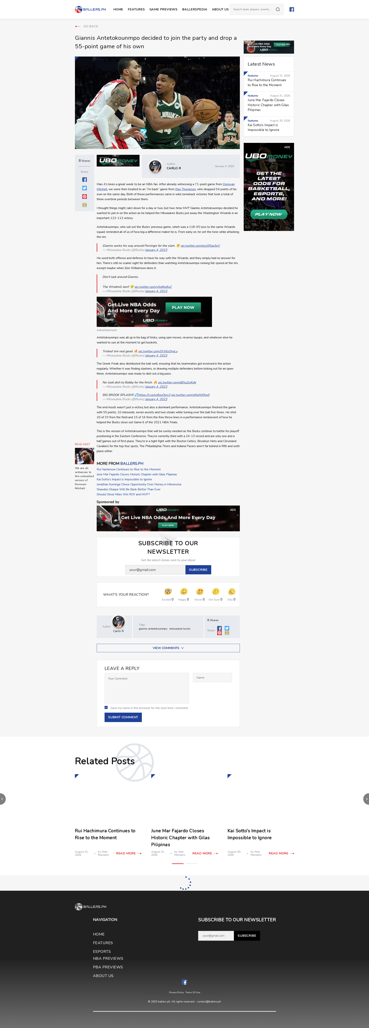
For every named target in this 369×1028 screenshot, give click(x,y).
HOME (99, 934)
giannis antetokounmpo (153, 629)
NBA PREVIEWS (108, 958)
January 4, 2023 (156, 250)
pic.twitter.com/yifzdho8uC (153, 287)
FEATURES (103, 943)
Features (136, 9)
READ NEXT (82, 444)
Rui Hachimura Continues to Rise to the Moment (129, 469)
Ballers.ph (131, 463)
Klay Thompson (185, 189)
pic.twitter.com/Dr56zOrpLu (157, 351)
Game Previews (164, 9)
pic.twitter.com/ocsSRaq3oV (200, 246)
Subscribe (247, 936)
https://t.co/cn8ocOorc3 (154, 395)
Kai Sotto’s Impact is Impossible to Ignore (124, 479)
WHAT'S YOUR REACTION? (126, 595)
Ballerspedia (194, 9)
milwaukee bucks (179, 629)
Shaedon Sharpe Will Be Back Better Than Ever (128, 489)
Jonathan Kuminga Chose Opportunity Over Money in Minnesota (139, 484)
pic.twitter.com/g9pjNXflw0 (190, 395)
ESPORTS (102, 951)
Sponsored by (108, 502)
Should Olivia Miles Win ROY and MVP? (123, 494)
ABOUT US (220, 9)
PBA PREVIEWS (108, 967)
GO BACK (91, 26)
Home (118, 9)
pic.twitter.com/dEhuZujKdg (177, 382)
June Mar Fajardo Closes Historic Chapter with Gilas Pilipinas (137, 474)
